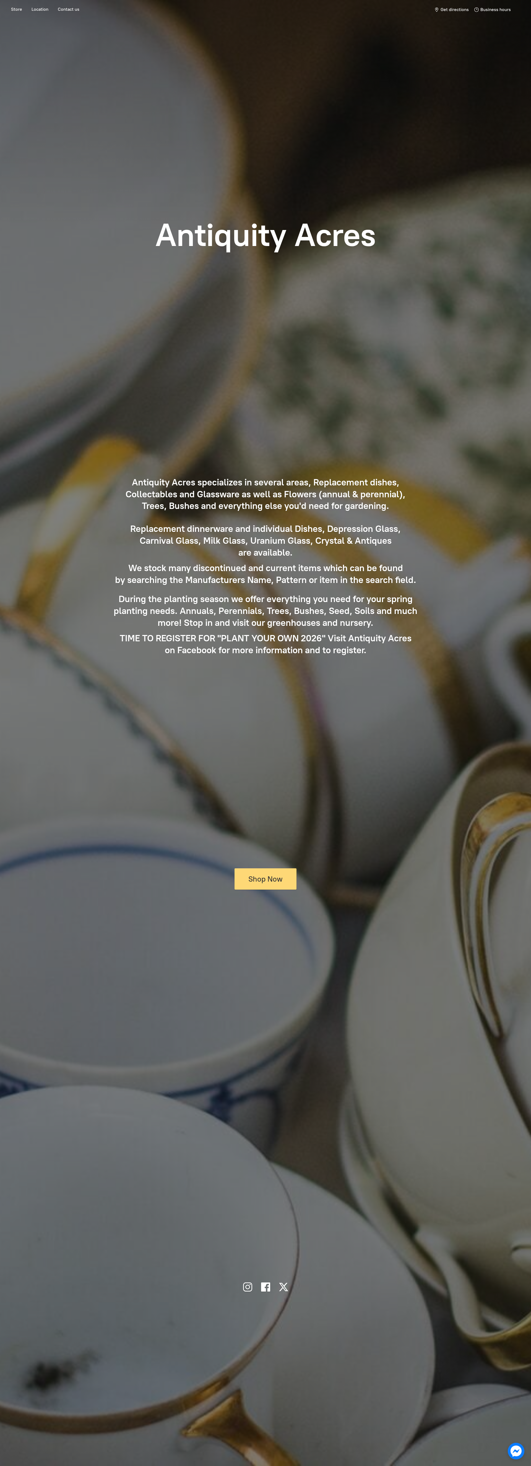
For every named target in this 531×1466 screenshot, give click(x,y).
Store (16, 9)
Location (40, 9)
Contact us (68, 9)
